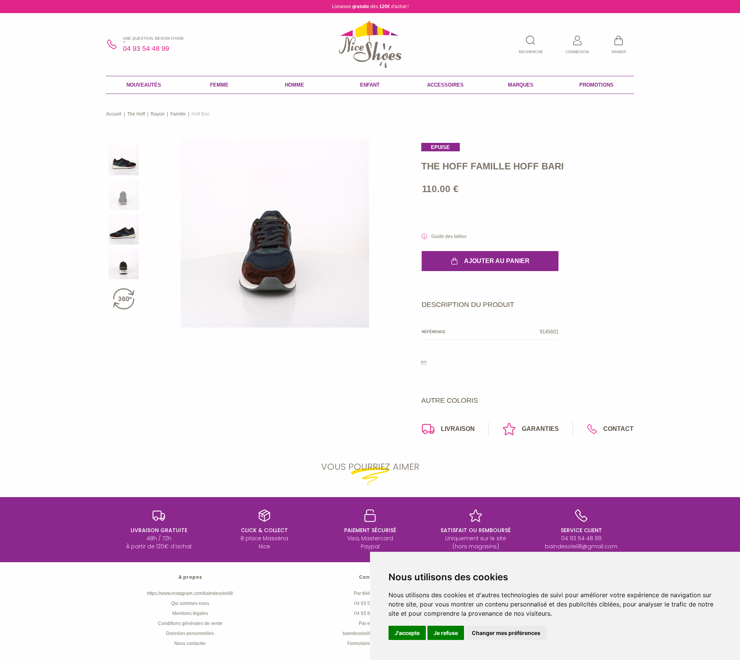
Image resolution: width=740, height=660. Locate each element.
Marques (520, 85)
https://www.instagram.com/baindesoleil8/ (190, 593)
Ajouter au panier (497, 261)
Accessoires (445, 85)
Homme (294, 85)
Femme (219, 85)
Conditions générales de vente (190, 623)
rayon (158, 114)
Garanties (540, 428)
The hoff (136, 114)
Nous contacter (190, 643)
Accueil (113, 114)
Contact (618, 428)
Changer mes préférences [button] (506, 633)
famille (178, 114)
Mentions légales (190, 613)
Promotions (596, 85)
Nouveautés (143, 85)
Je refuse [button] (446, 633)
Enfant (370, 85)
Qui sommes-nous (190, 603)
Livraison (458, 428)
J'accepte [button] (407, 633)
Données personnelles (190, 633)
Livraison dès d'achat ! (370, 6)
